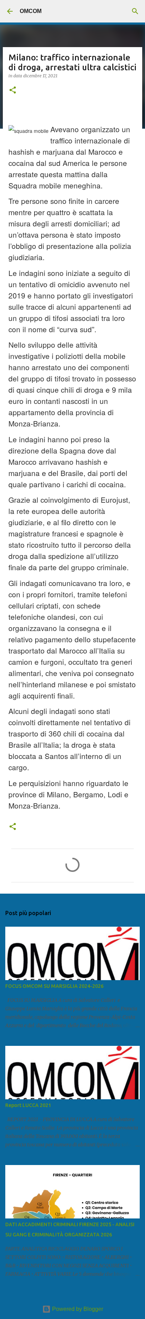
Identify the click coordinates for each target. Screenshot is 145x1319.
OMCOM (31, 11)
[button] (12, 90)
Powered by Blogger (77, 1309)
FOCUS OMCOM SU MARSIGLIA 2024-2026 (54, 986)
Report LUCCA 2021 (28, 1105)
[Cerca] (135, 11)
